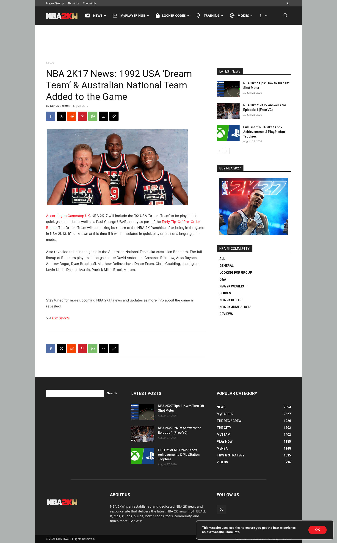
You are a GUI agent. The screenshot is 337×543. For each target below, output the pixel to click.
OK (317, 530)
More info (232, 532)
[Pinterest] (82, 116)
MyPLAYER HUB (132, 15)
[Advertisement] (168, 43)
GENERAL (226, 265)
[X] (287, 3)
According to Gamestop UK (68, 216)
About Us (73, 3)
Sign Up (59, 3)
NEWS (97, 15)
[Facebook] (50, 116)
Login (49, 3)
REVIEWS (226, 314)
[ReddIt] (71, 116)
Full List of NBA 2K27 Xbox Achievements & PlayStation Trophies (264, 131)
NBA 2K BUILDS (231, 300)
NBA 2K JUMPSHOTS (235, 307)
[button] (285, 16)
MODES (243, 15)
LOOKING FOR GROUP (235, 272)
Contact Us (89, 3)
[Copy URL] (114, 116)
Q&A (222, 279)
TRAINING (212, 15)
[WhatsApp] (92, 116)
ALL (222, 259)
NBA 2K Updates (59, 105)
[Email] (103, 116)
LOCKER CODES (174, 15)
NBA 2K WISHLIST (232, 286)
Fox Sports (61, 318)
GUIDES (225, 293)
